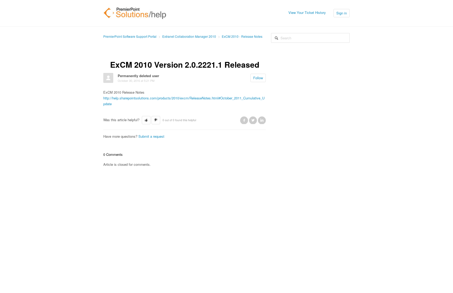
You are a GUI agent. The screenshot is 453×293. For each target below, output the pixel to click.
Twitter (253, 120)
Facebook (244, 120)
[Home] (135, 12)
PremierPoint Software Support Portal (130, 36)
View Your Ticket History (307, 12)
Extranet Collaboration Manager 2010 (189, 36)
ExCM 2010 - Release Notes (242, 36)
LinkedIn (262, 120)
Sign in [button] (341, 12)
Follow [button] (258, 77)
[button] (146, 120)
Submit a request (151, 136)
